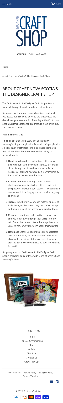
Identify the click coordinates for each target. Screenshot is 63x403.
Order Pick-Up (31, 361)
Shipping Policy (46, 372)
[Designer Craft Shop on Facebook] (51, 382)
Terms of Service (30, 376)
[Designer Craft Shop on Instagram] (57, 382)
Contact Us (31, 357)
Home (5, 67)
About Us (31, 353)
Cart (58, 4)
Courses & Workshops (32, 341)
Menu (9, 4)
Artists (31, 349)
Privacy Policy (14, 372)
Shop (31, 345)
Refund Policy (30, 372)
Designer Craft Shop (32, 391)
